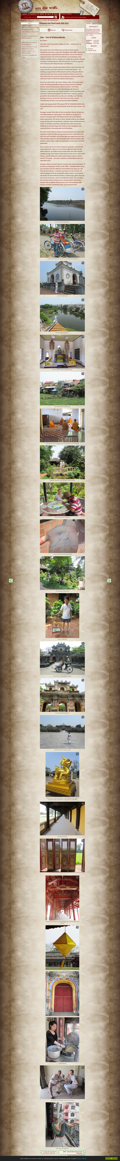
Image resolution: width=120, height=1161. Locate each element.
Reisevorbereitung (27, 29)
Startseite (30, 20)
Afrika (56, 14)
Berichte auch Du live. (75, 17)
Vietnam (41, 20)
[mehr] (91, 35)
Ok (111, 1158)
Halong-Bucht (92, 50)
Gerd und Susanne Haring (47, 25)
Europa (42, 14)
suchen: (30, 17)
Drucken (53, 30)
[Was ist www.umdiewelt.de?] (82, 12)
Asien (49, 14)
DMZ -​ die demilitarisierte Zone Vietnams (72, 1152)
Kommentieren (68, 30)
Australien (33, 14)
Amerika (25, 14)
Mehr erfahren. (82, 1158)
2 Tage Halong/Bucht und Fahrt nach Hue (49, 1152)
